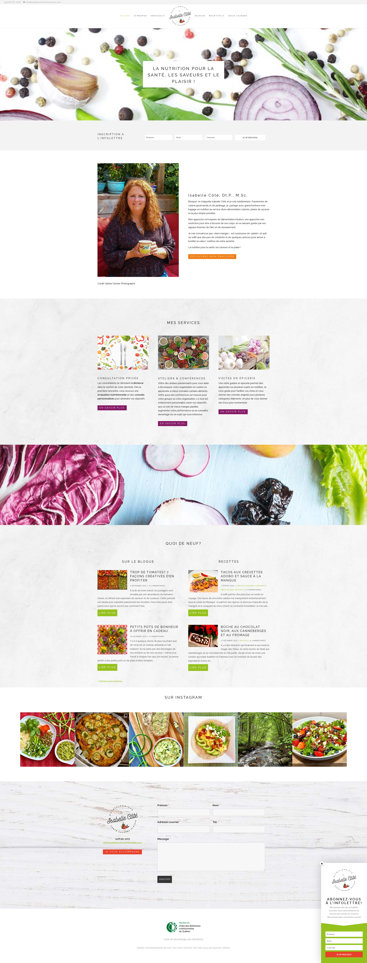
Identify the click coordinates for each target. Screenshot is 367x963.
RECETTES (215, 16)
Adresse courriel (168, 822)
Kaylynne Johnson (221, 948)
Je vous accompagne (122, 851)
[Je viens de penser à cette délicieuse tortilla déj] (211, 739)
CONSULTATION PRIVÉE (118, 378)
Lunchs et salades (245, 586)
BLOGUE (200, 16)
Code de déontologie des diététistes (183, 939)
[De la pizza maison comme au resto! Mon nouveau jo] (102, 739)
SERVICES (157, 16)
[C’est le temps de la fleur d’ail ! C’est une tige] (156, 739)
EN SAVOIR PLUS (112, 407)
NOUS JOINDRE (237, 16)
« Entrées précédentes (109, 681)
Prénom (163, 805)
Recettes (239, 590)
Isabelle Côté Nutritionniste (150, 948)
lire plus (107, 613)
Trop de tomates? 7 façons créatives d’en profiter (152, 576)
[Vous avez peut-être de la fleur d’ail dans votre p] (47, 739)
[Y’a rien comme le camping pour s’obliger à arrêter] (265, 739)
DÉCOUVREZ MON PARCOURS (212, 256)
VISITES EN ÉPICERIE (237, 378)
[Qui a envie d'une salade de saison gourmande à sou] (319, 739)
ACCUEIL (125, 16)
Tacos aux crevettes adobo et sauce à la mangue (242, 576)
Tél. (216, 822)
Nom (216, 805)
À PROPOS (140, 16)
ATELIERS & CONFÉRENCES (182, 378)
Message (163, 838)
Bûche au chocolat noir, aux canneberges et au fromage (243, 631)
